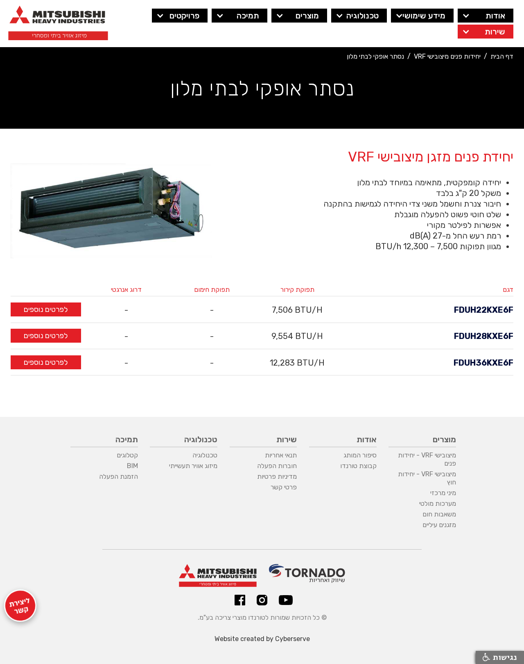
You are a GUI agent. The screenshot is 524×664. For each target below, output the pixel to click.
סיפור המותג (360, 455)
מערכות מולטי (437, 503)
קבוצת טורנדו (358, 466)
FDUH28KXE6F (483, 336)
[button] (485, 16)
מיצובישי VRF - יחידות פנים (427, 459)
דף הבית (501, 56)
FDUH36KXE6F (483, 363)
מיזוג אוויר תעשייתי (193, 466)
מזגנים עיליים (439, 525)
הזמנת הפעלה (118, 476)
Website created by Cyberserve (262, 639)
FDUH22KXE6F (483, 310)
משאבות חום (439, 514)
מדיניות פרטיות (277, 476)
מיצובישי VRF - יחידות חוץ (427, 478)
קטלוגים (127, 455)
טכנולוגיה (204, 455)
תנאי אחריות (281, 455)
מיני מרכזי (443, 493)
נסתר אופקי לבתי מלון (375, 56)
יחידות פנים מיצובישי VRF (447, 56)
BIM (132, 466)
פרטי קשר (284, 487)
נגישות (503, 657)
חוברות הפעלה (277, 466)
